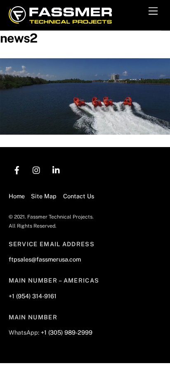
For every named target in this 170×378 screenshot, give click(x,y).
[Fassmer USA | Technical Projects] (60, 20)
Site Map (44, 196)
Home (17, 196)
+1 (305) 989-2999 (66, 332)
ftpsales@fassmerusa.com (45, 259)
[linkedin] (56, 169)
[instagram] (36, 169)
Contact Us (78, 196)
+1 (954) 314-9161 (33, 296)
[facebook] (17, 169)
